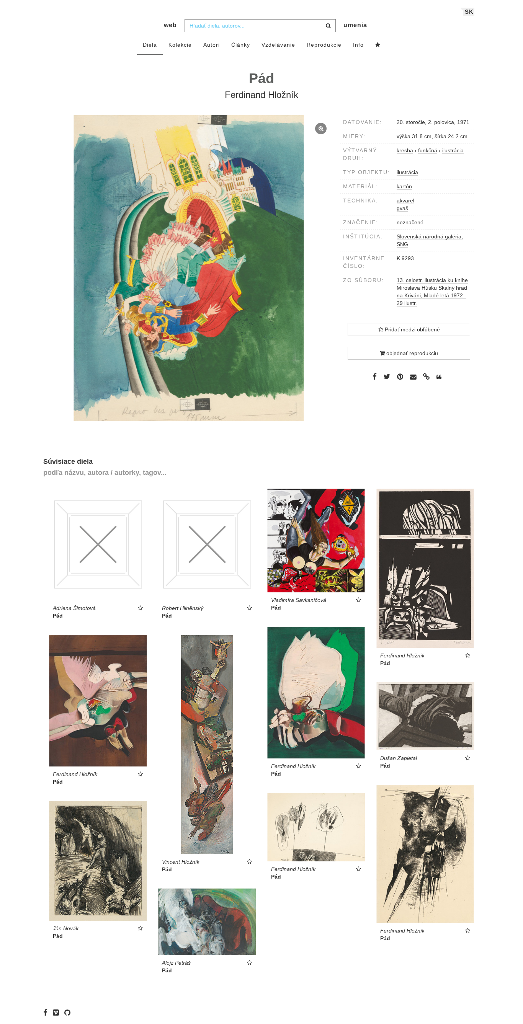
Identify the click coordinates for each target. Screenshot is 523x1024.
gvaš (402, 208)
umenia (355, 25)
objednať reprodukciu (411, 353)
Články (240, 45)
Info (358, 45)
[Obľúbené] (377, 45)
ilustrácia (407, 172)
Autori (211, 45)
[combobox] (260, 25)
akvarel (405, 200)
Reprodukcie (324, 45)
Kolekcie (180, 45)
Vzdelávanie (278, 45)
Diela (150, 45)
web (170, 25)
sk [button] (469, 11)
